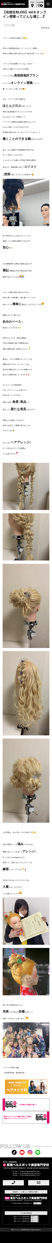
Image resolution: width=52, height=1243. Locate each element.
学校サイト (37, 1203)
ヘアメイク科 (9, 25)
